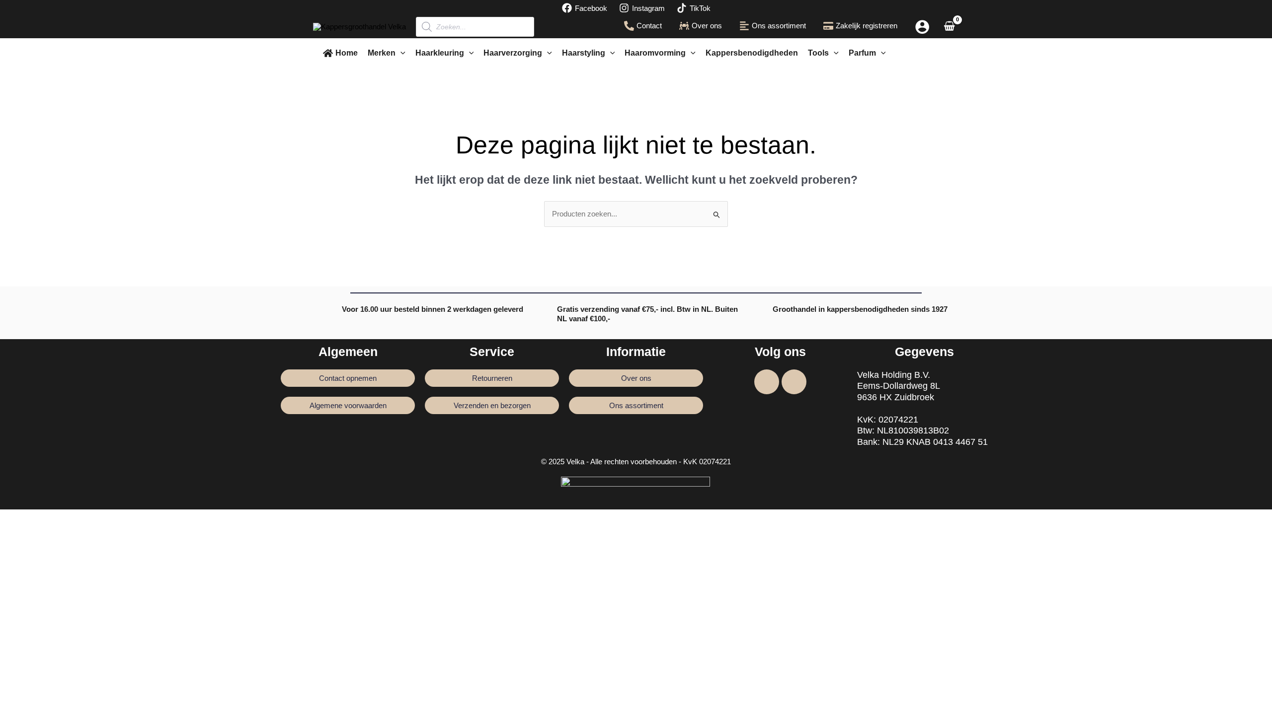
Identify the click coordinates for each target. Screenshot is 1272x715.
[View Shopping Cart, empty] (949, 26)
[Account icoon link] (922, 26)
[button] (400, 53)
